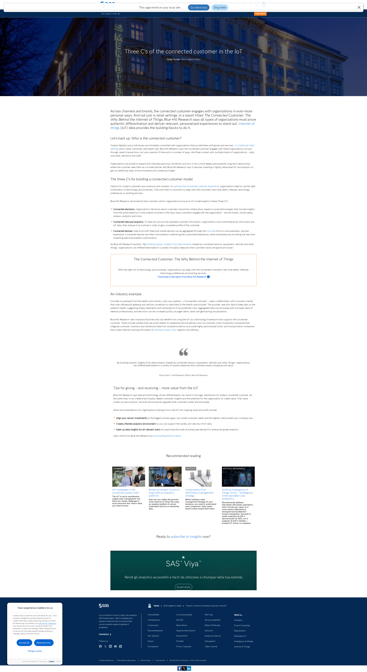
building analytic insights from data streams (169, 244)
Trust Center (160, 660)
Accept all (24, 642)
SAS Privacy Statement (47, 623)
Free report (260, 13)
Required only (44, 642)
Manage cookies (35, 651)
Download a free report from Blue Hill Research (182, 276)
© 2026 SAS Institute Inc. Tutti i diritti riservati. (188, 660)
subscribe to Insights (186, 536)
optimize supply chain (165, 329)
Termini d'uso (145, 660)
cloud (209, 231)
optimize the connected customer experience (196, 186)
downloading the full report (167, 435)
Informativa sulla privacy (126, 660)
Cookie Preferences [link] (106, 660)
